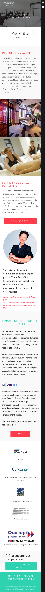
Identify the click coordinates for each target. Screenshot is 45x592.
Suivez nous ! (14, 576)
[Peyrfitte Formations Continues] (8, 3)
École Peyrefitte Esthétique (21, 579)
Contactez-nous (23, 565)
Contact (20, 433)
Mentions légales (30, 589)
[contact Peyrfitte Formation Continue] (43, 7)
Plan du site (19, 589)
